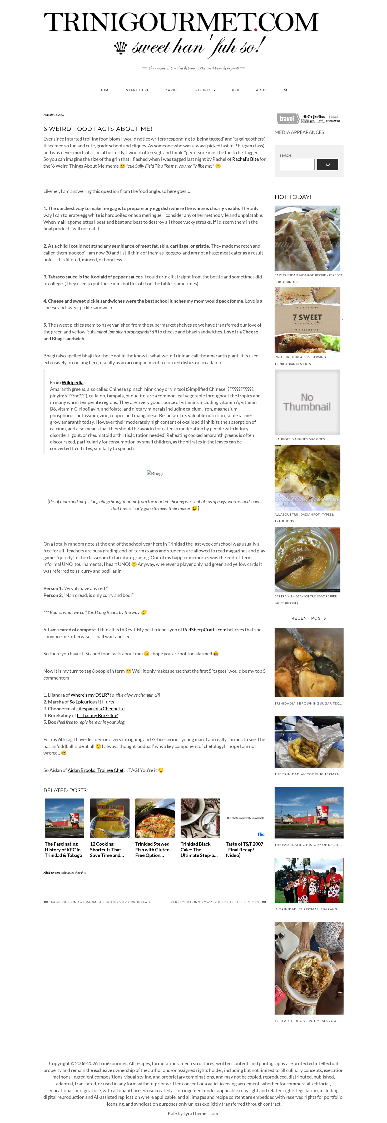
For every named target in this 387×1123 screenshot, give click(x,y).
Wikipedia (72, 382)
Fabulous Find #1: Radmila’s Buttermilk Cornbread (100, 902)
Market (172, 90)
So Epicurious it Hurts (92, 702)
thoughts (80, 872)
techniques (67, 872)
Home (105, 90)
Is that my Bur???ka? (97, 715)
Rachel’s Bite (245, 159)
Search (285, 155)
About (262, 90)
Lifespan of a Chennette (100, 708)
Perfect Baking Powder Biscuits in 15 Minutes (215, 902)
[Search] (327, 164)
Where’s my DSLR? (90, 695)
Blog (236, 90)
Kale (172, 1113)
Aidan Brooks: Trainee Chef (95, 770)
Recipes (204, 90)
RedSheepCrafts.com (204, 629)
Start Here (138, 90)
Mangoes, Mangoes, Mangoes (300, 439)
